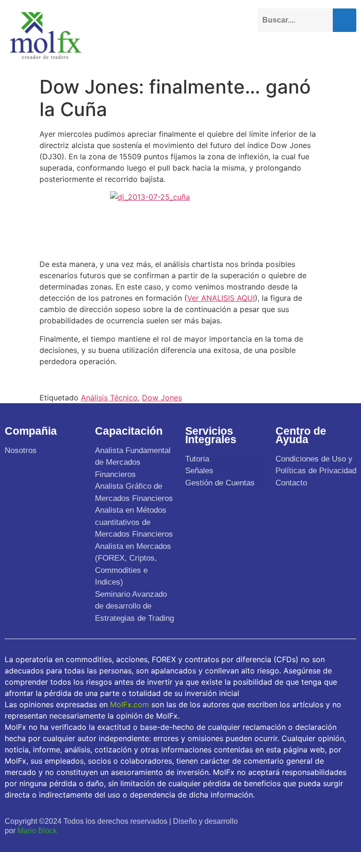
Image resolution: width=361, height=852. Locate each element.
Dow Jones (162, 397)
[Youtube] (307, 820)
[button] (348, 50)
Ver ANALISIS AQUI (221, 298)
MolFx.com (129, 704)
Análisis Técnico (109, 397)
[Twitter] (286, 820)
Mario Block (37, 831)
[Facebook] (266, 820)
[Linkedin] (328, 820)
